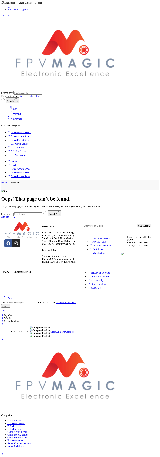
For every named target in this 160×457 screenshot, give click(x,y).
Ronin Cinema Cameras (19, 443)
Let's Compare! (67, 331)
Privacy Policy (99, 241)
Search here (7, 92)
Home (14, 161)
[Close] (2, 315)
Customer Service (101, 238)
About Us (96, 287)
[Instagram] (16, 243)
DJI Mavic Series (19, 143)
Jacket (31, 96)
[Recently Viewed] (10, 299)
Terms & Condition (102, 245)
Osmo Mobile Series (21, 132)
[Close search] (4, 312)
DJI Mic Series (15, 426)
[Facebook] (8, 243)
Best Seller (97, 249)
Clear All (54, 331)
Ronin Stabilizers (16, 446)
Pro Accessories (18, 155)
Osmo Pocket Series (20, 140)
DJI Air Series (18, 147)
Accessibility (97, 280)
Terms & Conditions (101, 276)
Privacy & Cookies (100, 272)
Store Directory (98, 284)
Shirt (37, 96)
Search (10, 101)
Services (15, 165)
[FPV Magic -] (65, 90)
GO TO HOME (9, 217)
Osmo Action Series (20, 136)
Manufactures (99, 253)
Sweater (24, 96)
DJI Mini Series (18, 151)
